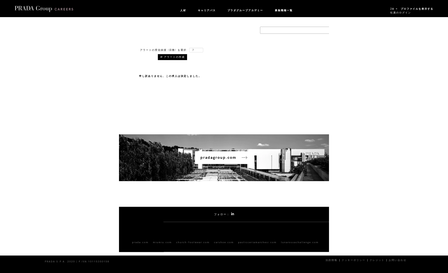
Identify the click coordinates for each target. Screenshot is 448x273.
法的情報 (331, 260)
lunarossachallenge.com (300, 242)
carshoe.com (224, 242)
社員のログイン (400, 12)
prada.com (140, 242)
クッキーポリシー (353, 260)
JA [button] (393, 8)
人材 (183, 10)
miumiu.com (162, 242)
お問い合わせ (398, 260)
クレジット (377, 260)
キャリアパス (207, 10)
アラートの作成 (174, 57)
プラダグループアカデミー (245, 10)
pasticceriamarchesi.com (257, 242)
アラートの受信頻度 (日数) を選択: (164, 50)
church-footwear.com (193, 242)
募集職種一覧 (284, 10)
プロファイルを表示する (417, 8)
